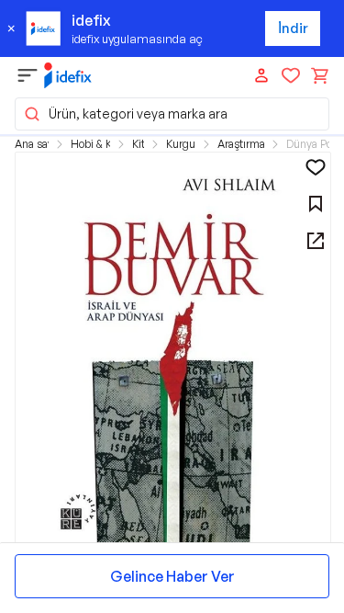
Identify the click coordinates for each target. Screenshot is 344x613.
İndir (293, 28)
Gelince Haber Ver (172, 576)
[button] (172, 114)
